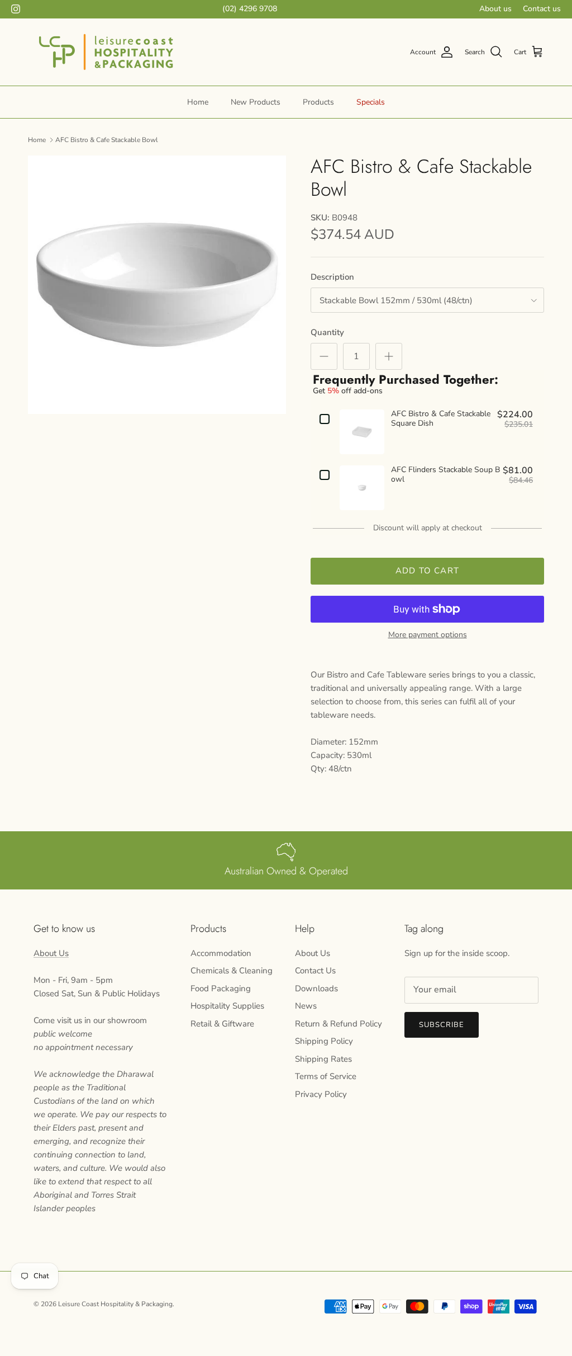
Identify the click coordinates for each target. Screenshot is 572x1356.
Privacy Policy (321, 1094)
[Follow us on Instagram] (15, 8)
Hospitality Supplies (227, 1005)
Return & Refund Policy (338, 1023)
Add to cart (427, 570)
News (306, 1005)
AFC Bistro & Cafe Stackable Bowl (106, 139)
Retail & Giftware (222, 1023)
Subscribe (441, 1025)
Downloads (316, 988)
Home (197, 102)
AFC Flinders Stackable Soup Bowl (445, 474)
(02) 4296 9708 (249, 8)
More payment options (427, 635)
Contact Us (315, 970)
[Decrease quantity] (324, 356)
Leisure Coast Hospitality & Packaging (115, 1304)
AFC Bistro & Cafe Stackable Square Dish (440, 419)
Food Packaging (220, 988)
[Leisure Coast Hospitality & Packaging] (106, 52)
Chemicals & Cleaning (231, 970)
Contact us (542, 8)
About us (495, 8)
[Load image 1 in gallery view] (157, 285)
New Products (255, 102)
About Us (51, 953)
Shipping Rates (323, 1059)
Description (332, 276)
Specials (370, 102)
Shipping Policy (324, 1041)
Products (318, 102)
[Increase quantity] (388, 356)
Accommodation (220, 953)
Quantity (327, 332)
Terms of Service (325, 1076)
